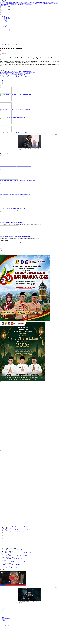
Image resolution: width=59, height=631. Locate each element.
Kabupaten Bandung (7, 29)
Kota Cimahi (6, 28)
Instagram (3, 624)
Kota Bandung (6, 27)
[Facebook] (2, 609)
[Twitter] (2, 610)
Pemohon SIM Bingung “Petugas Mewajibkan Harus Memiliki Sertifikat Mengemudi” (16, 552)
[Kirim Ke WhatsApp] (2, 83)
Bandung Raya (4, 26)
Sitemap (3, 620)
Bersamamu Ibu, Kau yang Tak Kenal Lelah (9, 567)
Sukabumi (5, 20)
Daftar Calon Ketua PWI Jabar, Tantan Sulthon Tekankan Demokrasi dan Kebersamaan (15, 76)
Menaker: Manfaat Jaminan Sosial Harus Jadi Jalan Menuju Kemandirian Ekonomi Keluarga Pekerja (17, 72)
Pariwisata (4, 41)
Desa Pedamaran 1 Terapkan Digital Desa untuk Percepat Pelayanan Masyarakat (17, 4)
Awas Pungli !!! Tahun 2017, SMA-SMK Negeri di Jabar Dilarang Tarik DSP (14, 555)
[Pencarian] (0, 8)
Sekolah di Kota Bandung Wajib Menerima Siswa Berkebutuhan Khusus (14, 561)
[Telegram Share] (2, 82)
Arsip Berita (4, 623)
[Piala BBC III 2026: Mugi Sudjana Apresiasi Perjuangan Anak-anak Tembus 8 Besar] (16, 532)
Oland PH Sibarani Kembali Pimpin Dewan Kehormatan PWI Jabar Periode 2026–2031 (15, 73)
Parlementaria (4, 39)
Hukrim (3, 42)
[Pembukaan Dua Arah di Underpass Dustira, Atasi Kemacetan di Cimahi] (14, 526)
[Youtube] (2, 613)
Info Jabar (3, 16)
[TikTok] (2, 614)
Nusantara (4, 31)
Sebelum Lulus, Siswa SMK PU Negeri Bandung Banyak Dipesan (13, 558)
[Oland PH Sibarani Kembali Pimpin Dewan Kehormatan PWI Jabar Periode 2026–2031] (6, 108)
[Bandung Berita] (3, 5)
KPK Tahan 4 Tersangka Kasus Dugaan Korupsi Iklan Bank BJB (11, 75)
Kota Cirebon (6, 24)
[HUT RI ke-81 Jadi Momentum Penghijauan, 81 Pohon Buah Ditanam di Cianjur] (6, 116)
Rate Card (3, 619)
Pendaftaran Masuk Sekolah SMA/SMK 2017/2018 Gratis (11, 564)
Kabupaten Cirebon (7, 25)
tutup (1, 10)
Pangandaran (6, 22)
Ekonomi (3, 37)
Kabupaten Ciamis (7, 21)
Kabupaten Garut (7, 18)
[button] (9, 6)
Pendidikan (4, 36)
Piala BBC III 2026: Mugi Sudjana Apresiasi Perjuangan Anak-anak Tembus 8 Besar (16, 534)
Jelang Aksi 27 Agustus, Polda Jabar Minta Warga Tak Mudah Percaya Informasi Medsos (40, 2)
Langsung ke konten (3, 0)
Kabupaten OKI (6, 34)
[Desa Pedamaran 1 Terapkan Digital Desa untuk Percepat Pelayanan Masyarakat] (16, 538)
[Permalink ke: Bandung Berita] (0, 51)
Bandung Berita (2, 52)
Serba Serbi (4, 38)
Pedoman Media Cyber (6, 618)
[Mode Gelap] (0, 7)
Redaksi (3, 617)
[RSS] (2, 615)
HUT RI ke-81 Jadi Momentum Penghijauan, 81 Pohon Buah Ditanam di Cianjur (13, 74)
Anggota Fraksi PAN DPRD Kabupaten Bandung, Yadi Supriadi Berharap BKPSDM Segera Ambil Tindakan (20, 537)
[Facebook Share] (2, 79)
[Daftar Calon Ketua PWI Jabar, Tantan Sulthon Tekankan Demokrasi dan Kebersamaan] (6, 131)
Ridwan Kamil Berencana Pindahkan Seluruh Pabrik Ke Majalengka (13, 549)
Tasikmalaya (6, 23)
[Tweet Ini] (2, 80)
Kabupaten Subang (7, 17)
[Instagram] (2, 611)
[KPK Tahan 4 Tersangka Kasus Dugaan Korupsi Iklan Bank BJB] (6, 124)
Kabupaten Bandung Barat (8, 30)
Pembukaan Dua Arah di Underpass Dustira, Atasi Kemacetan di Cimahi (12, 2)
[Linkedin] (2, 612)
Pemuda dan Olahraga (6, 40)
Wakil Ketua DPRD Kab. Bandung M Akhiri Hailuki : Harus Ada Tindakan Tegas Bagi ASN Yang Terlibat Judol (20, 543)
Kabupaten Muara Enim (8, 33)
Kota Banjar (6, 19)
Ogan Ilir (5, 35)
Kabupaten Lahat (7, 32)
